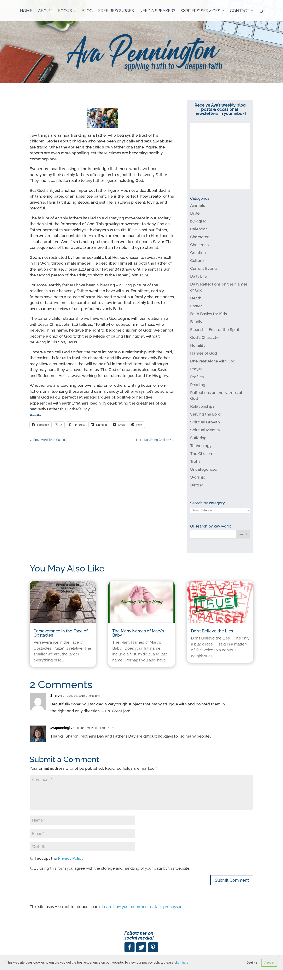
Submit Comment (232, 880)
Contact (239, 11)
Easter (196, 306)
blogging (198, 221)
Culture (197, 260)
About (45, 11)
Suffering (198, 437)
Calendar (198, 229)
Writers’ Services (200, 11)
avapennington (62, 728)
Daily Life (198, 276)
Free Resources (116, 11)
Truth (195, 461)
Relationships (202, 406)
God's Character (205, 337)
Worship (197, 477)
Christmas (199, 244)
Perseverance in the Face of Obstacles (61, 633)
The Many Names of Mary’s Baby (138, 633)
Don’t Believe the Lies (212, 630)
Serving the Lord (205, 414)
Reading (197, 384)
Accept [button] (269, 962)
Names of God (203, 353)
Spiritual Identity (205, 430)
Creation (198, 252)
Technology (201, 445)
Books (65, 11)
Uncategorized (203, 469)
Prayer (196, 369)
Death (195, 298)
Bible (195, 213)
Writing (196, 485)
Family (196, 321)
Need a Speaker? (157, 11)
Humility (197, 345)
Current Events (204, 268)
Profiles (197, 376)
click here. (181, 962)
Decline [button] (252, 962)
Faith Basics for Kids (208, 313)
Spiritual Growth (205, 422)
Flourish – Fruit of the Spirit (214, 329)
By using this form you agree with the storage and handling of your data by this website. (113, 868)
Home (26, 11)
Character (199, 237)
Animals (197, 205)
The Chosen (201, 453)
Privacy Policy (70, 858)
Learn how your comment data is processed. (142, 906)
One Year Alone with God (212, 361)
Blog (87, 11)
